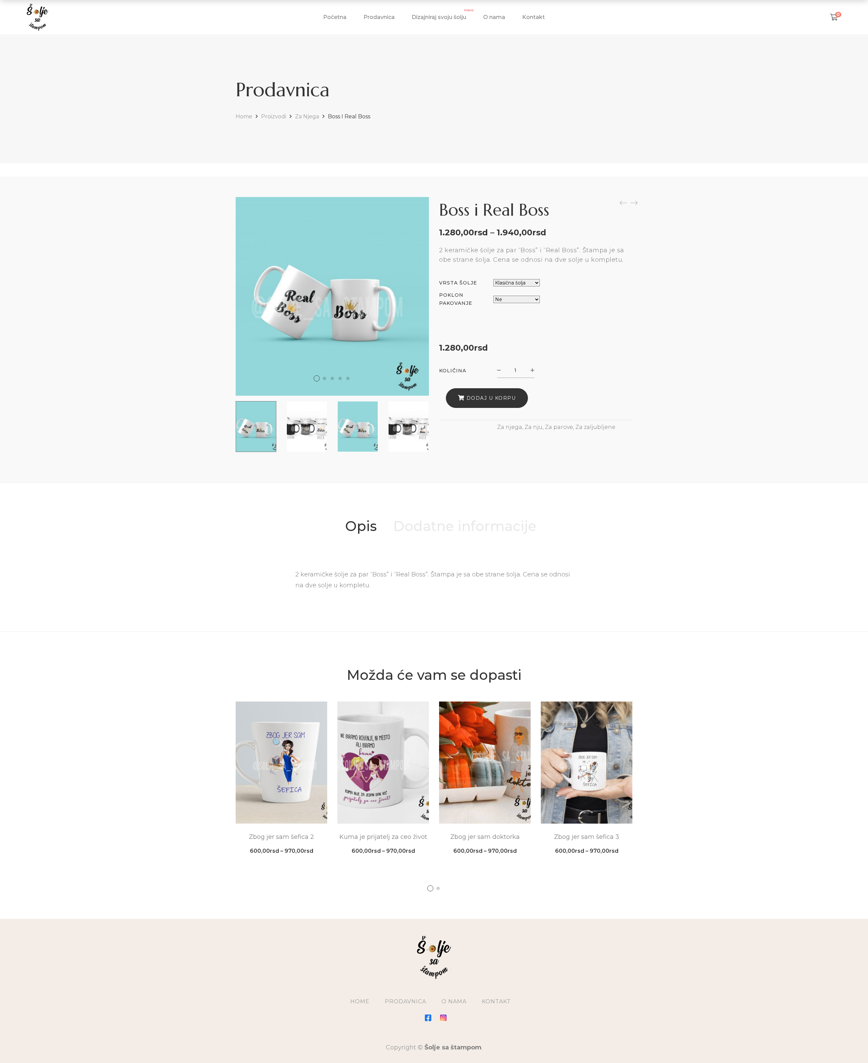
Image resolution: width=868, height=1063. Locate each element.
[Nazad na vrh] (849, 1044)
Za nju (533, 427)
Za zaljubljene (595, 427)
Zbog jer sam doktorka (485, 837)
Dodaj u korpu (491, 398)
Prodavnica (405, 1001)
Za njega (307, 116)
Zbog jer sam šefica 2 (281, 837)
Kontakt (496, 1001)
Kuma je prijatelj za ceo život (383, 837)
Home (244, 116)
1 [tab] (430, 888)
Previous (227, 426)
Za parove (559, 427)
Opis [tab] (361, 526)
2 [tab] (438, 888)
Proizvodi (273, 116)
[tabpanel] (281, 778)
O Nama (454, 1001)
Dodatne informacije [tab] (464, 526)
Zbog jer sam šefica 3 (586, 837)
